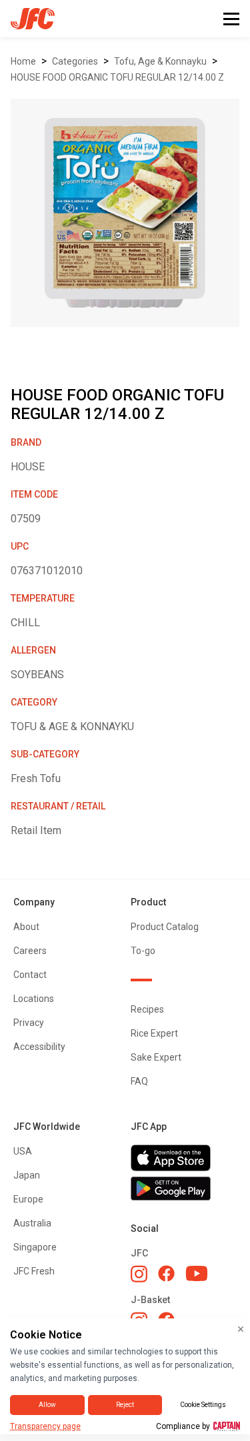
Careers (30, 950)
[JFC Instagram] (139, 1273)
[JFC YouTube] (196, 1273)
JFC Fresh (34, 1271)
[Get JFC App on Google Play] (184, 1189)
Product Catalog (165, 926)
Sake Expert (156, 1057)
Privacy (28, 1022)
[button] (231, 19)
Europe (28, 1199)
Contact (30, 974)
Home (23, 61)
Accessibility (39, 1046)
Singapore (35, 1247)
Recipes (147, 1009)
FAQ (139, 1081)
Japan (26, 1175)
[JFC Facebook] (166, 1273)
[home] (27, 18)
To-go (143, 950)
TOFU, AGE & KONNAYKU (160, 61)
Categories (75, 61)
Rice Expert (154, 1033)
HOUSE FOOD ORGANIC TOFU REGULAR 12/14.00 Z (117, 77)
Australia (32, 1223)
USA (22, 1151)
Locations (33, 998)
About (26, 926)
